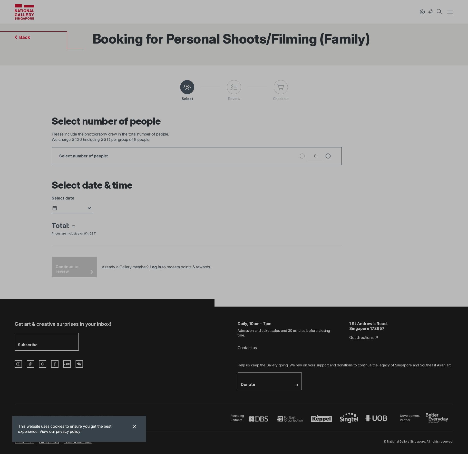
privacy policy (68, 431)
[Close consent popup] (134, 427)
